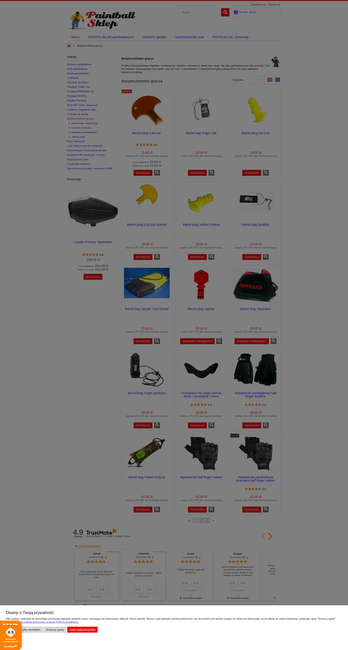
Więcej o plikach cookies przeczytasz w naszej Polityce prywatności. (42, 622)
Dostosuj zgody (55, 629)
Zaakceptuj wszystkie (82, 629)
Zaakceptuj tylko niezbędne (24, 629)
